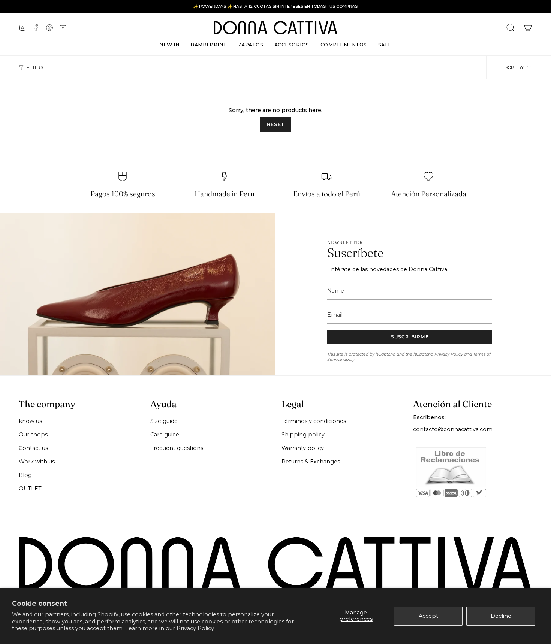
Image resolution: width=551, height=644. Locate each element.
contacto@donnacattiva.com (453, 429)
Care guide (164, 434)
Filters (35, 67)
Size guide (164, 421)
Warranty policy (302, 448)
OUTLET (30, 488)
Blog (25, 475)
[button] (250, 43)
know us (30, 421)
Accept (428, 616)
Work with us (37, 461)
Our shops (33, 434)
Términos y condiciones (313, 421)
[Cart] (527, 27)
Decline (501, 616)
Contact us (33, 448)
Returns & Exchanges (310, 461)
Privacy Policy (195, 628)
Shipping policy (303, 434)
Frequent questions (176, 448)
